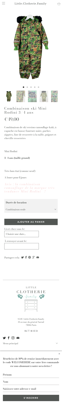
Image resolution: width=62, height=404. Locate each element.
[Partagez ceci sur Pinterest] (29, 257)
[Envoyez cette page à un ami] (37, 257)
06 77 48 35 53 (31, 331)
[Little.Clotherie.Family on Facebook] (8, 337)
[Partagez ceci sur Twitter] (22, 257)
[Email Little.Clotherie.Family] (18, 337)
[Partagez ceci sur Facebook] (26, 257)
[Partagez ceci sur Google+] (33, 257)
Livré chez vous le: (14, 229)
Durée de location (16, 202)
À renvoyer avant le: (15, 241)
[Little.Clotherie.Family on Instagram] (13, 337)
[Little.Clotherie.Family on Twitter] (4, 337)
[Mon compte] (2, 3)
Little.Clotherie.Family (31, 3)
